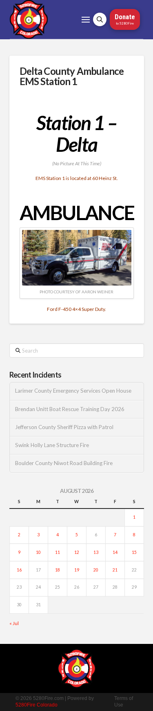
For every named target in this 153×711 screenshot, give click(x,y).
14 (115, 552)
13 (95, 552)
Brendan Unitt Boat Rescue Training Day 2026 (69, 409)
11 (57, 552)
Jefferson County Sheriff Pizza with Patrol (64, 427)
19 (76, 569)
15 (134, 552)
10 (38, 552)
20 (95, 569)
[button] (85, 19)
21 (115, 569)
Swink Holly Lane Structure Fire (52, 445)
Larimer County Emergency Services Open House (73, 391)
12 (76, 552)
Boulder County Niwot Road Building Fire (64, 463)
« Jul (14, 623)
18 (57, 569)
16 (19, 569)
